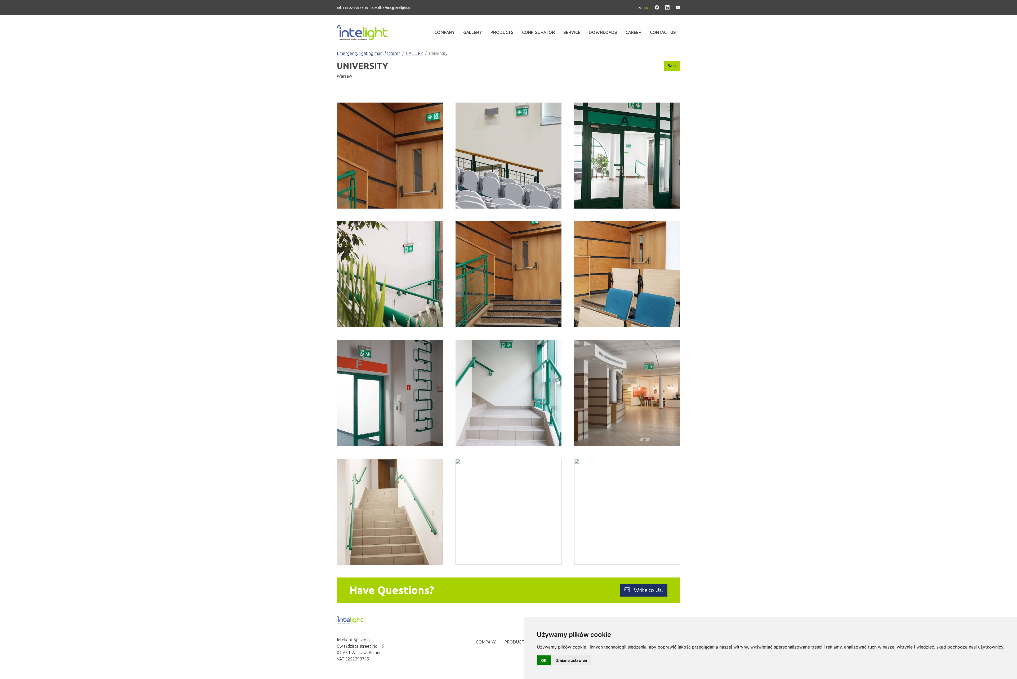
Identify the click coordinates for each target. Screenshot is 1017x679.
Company (444, 32)
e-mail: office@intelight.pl (391, 8)
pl (639, 8)
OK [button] (544, 660)
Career (633, 32)
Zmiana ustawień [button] (571, 660)
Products (502, 32)
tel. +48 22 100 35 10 (352, 8)
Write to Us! (648, 590)
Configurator (538, 32)
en (646, 8)
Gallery (472, 32)
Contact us (663, 32)
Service (571, 32)
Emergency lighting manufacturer (368, 53)
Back (672, 65)
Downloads (603, 32)
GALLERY (414, 53)
